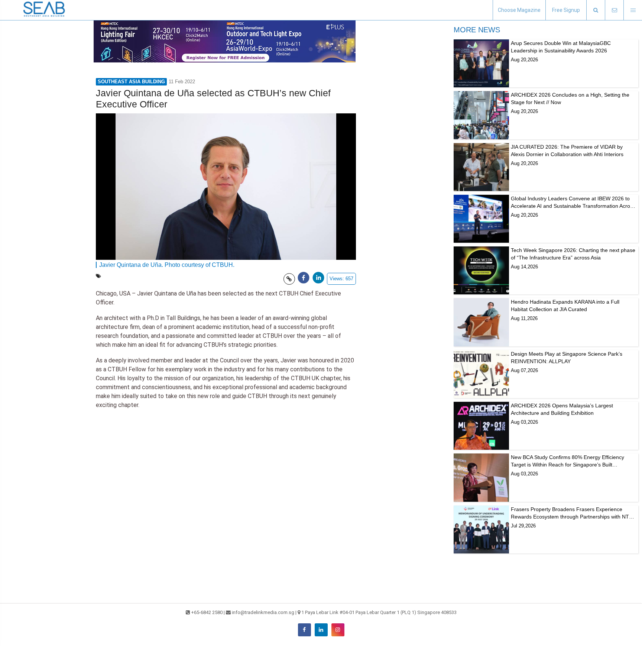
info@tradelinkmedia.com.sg (263, 612)
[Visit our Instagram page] (337, 629)
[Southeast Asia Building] (44, 10)
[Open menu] (632, 10)
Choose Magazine (519, 10)
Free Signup (566, 10)
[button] (595, 10)
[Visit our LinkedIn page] (321, 629)
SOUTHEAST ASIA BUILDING (131, 81)
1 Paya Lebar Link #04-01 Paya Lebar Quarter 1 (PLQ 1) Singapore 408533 (379, 612)
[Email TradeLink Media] (614, 10)
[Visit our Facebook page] (304, 629)
